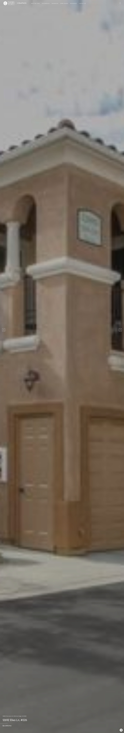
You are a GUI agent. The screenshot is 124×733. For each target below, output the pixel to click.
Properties (55, 3)
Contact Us (82, 3)
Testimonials (46, 3)
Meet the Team (35, 3)
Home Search (64, 3)
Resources (73, 3)
